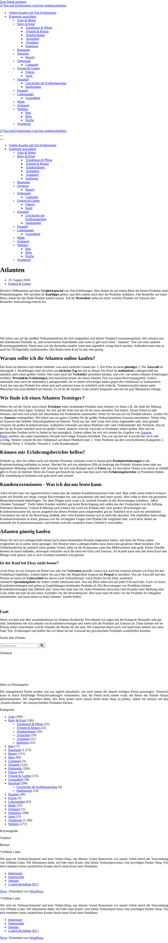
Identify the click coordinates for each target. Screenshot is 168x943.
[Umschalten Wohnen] (71, 245)
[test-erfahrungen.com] (33, 5)
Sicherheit (32, 38)
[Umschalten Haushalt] (71, 212)
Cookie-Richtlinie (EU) (23, 884)
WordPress (36, 891)
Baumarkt (23, 50)
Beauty (30, 57)
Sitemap (13, 880)
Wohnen (13, 824)
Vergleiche (24, 124)
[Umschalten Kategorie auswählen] (71, 149)
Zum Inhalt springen (13, 1)
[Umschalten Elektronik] (71, 193)
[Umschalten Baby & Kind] (71, 156)
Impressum (15, 873)
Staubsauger (33, 87)
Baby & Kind (17, 720)
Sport (28, 75)
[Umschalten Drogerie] (71, 186)
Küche (29, 120)
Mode (21, 101)
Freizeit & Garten (19, 283)
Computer (31, 64)
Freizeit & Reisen (37, 31)
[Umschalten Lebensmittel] (71, 230)
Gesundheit (32, 98)
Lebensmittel (16, 801)
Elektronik (15, 768)
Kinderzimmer (35, 35)
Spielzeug (31, 46)
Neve (3, 891)
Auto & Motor (26, 20)
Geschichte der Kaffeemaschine (45, 83)
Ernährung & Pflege (38, 27)
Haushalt (14, 783)
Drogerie (14, 764)
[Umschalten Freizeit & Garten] (71, 201)
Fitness (29, 72)
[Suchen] (42, 645)
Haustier (22, 90)
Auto (11, 716)
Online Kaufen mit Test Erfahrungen (32, 12)
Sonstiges (32, 42)
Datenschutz (16, 877)
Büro (28, 116)
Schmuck (23, 105)
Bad (28, 112)
